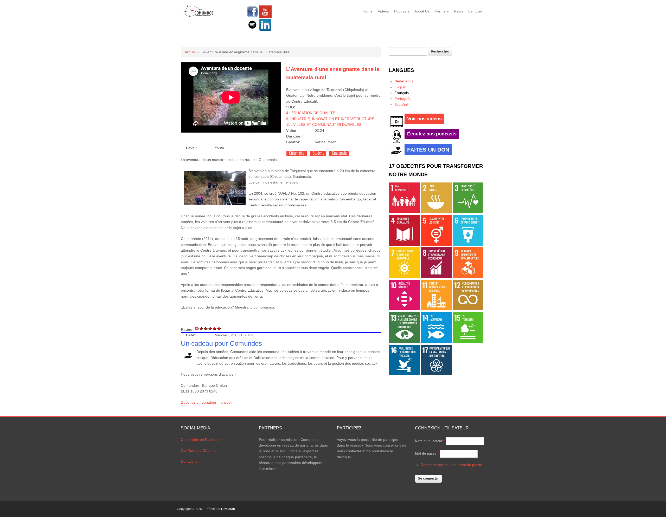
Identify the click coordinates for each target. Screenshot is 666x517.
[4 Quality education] (404, 244)
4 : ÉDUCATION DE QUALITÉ (310, 113)
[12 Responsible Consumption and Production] (468, 309)
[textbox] (408, 52)
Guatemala (339, 153)
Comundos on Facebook (201, 439)
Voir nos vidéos (424, 118)
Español (401, 104)
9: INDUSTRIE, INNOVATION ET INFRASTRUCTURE (330, 119)
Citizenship (296, 153)
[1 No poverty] (404, 212)
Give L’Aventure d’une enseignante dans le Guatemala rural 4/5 (215, 328)
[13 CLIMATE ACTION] (404, 341)
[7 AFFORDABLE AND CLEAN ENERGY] (404, 277)
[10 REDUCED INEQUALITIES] (404, 309)
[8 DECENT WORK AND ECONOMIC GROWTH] (436, 277)
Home (368, 11)
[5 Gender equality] (436, 244)
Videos (383, 11)
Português (402, 98)
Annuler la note (197, 328)
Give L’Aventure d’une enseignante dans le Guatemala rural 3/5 (210, 328)
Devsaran (228, 509)
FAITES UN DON (428, 150)
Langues (475, 11)
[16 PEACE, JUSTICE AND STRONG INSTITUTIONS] (404, 374)
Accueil (190, 52)
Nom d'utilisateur (430, 441)
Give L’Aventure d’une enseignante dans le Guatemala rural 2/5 (206, 328)
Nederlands (403, 81)
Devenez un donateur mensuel (206, 402)
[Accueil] (198, 16)
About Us (422, 11)
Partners (442, 11)
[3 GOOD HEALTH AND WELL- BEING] (468, 212)
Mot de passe (427, 453)
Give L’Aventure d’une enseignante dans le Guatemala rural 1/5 (201, 328)
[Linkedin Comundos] (265, 30)
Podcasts (401, 11)
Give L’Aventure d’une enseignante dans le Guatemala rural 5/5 (219, 328)
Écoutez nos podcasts (432, 133)
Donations (189, 461)
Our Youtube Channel (198, 450)
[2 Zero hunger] (436, 212)
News (458, 11)
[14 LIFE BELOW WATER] (436, 341)
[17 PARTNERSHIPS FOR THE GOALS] (436, 374)
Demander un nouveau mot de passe (451, 465)
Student (318, 153)
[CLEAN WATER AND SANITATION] (468, 244)
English (400, 87)
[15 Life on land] (468, 341)
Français (401, 93)
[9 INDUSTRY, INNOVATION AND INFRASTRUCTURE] (468, 277)
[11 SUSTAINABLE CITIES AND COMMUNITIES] (436, 309)
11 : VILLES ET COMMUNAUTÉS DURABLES (323, 124)
